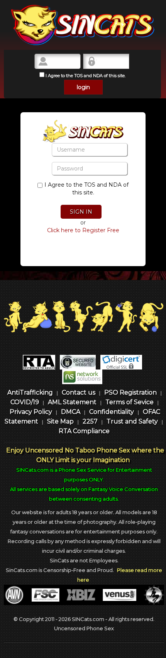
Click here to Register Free (83, 230)
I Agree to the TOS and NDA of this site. (84, 75)
